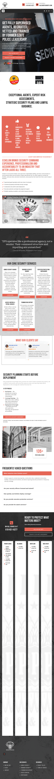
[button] (3, 11)
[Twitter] (46, 10)
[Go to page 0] (25, 359)
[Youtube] (48, 10)
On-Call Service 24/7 (30, 3)
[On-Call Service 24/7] (23, 4)
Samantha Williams (37, 345)
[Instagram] (51, 10)
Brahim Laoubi (13, 345)
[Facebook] (44, 10)
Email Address (42, 3)
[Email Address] (37, 4)
